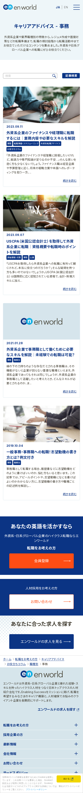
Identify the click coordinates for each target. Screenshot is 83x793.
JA (58, 7)
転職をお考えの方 (16, 725)
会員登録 (41, 561)
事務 (9, 143)
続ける (66, 778)
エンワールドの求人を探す (57, 709)
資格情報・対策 (14, 257)
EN (66, 7)
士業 (32, 257)
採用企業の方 (13, 735)
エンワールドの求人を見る (41, 641)
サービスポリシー (15, 773)
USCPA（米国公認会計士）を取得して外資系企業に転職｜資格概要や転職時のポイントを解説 (41, 246)
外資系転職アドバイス (50, 143)
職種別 (17, 360)
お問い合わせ (41, 602)
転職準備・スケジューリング (26, 143)
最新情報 (10, 744)
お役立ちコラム (14, 149)
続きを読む (70, 180)
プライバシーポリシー (36, 789)
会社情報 (10, 754)
